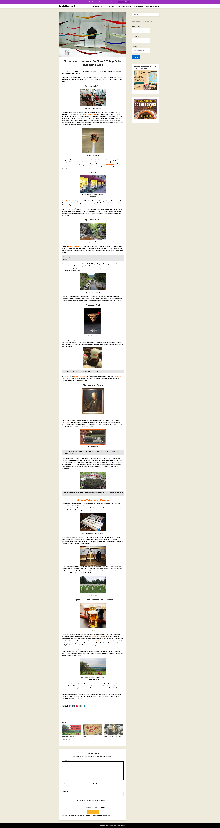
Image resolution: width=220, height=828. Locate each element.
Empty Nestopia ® (67, 6)
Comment (66, 760)
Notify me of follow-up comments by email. (92, 801)
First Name (136, 26)
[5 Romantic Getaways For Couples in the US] (71, 729)
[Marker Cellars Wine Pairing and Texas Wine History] (113, 729)
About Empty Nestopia (152, 6)
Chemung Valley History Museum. (93, 500)
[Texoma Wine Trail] (92, 729)
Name (64, 783)
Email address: (137, 46)
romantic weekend (79, 376)
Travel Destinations (97, 6)
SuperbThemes (121, 825)
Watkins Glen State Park (75, 246)
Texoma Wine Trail (88, 736)
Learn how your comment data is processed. (97, 815)
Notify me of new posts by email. (92, 807)
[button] (93, 231)
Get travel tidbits (124, 1)
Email (95, 783)
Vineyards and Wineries (124, 6)
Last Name (135, 36)
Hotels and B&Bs (138, 6)
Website (65, 791)
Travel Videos (110, 6)
